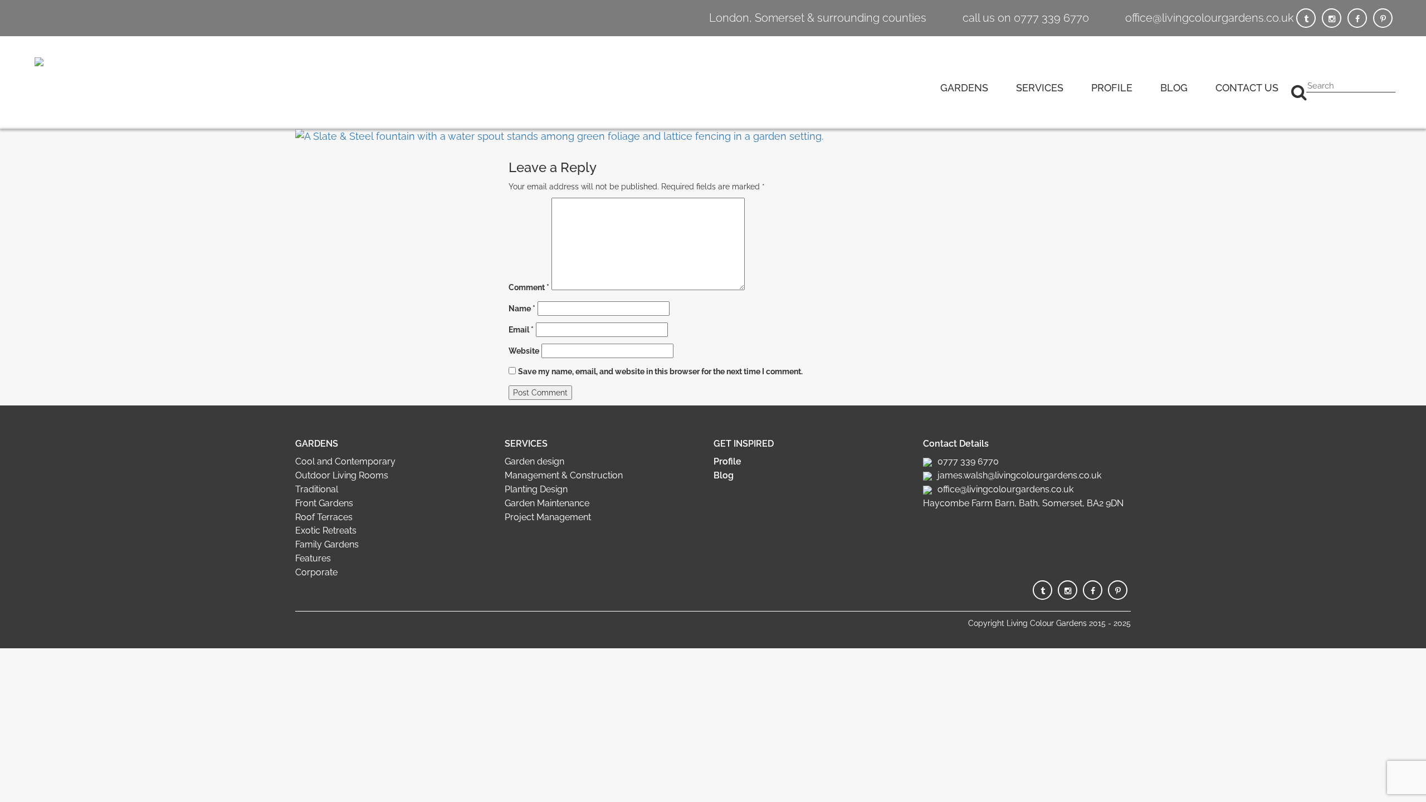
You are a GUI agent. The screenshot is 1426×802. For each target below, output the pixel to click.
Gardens (964, 88)
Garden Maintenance (547, 503)
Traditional (316, 489)
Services (1039, 88)
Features (313, 558)
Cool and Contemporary (345, 461)
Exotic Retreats (325, 530)
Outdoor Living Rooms (341, 475)
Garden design (534, 461)
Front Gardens (324, 503)
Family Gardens (327, 544)
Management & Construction (564, 475)
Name (522, 308)
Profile (1111, 88)
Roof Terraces (324, 517)
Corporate (316, 572)
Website (524, 350)
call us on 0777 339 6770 (1026, 18)
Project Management (548, 517)
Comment (529, 287)
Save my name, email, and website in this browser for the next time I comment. (660, 371)
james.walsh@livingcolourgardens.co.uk (1019, 475)
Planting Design (536, 489)
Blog (1174, 88)
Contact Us (1246, 88)
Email (521, 329)
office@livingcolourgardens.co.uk (1209, 18)
